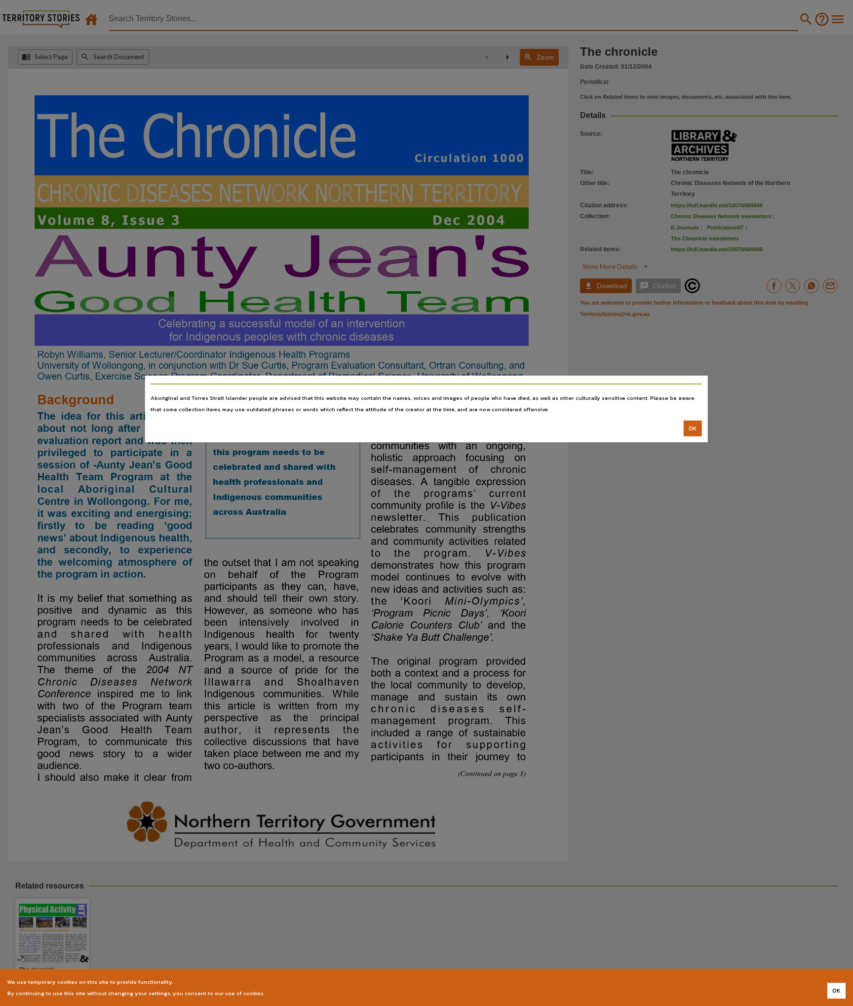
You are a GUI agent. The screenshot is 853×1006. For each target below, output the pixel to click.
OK (693, 428)
